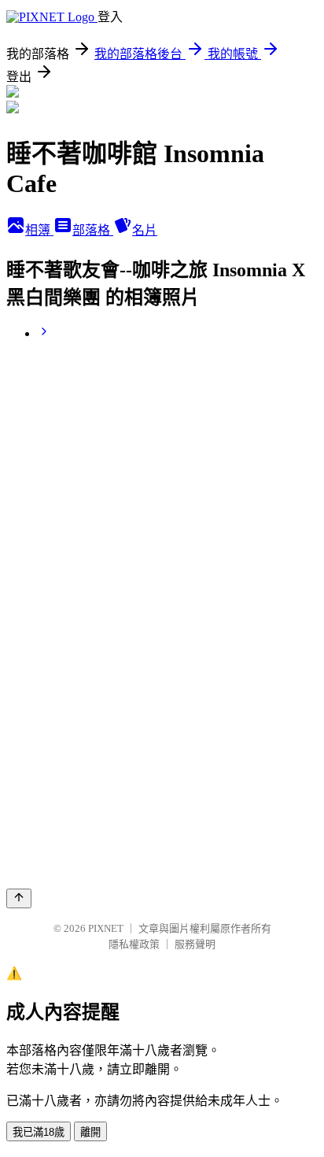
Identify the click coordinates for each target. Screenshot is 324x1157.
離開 (90, 1132)
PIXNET (105, 928)
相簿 (39, 230)
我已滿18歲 (38, 1132)
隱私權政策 (134, 944)
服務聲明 (195, 944)
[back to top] (18, 898)
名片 (144, 230)
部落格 (92, 230)
